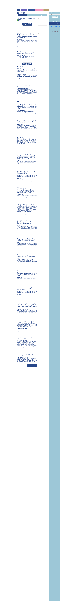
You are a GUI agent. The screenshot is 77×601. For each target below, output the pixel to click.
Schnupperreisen (39, 9)
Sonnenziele (31, 9)
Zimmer (32, 15)
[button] (27, 24)
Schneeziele (23, 9)
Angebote (46, 9)
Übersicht (22, 15)
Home (18, 9)
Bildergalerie (41, 15)
